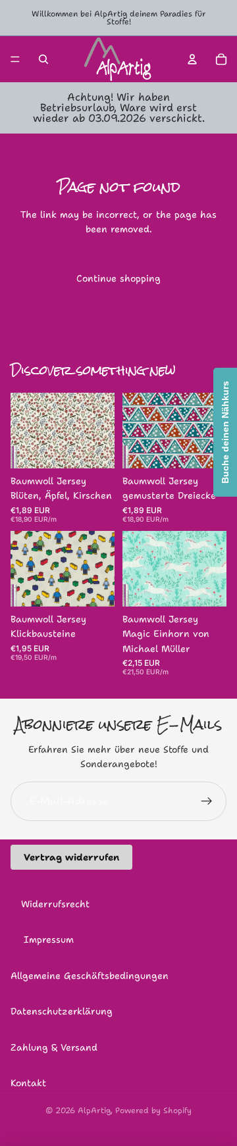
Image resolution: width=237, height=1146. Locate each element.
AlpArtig (94, 1110)
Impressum (49, 939)
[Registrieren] (207, 801)
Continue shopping (118, 278)
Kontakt (28, 1083)
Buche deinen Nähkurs (225, 432)
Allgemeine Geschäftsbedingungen (90, 976)
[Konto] (192, 59)
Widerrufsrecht (55, 904)
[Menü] (15, 59)
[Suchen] (43, 59)
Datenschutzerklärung (62, 1011)
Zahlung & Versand (54, 1047)
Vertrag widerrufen (71, 857)
